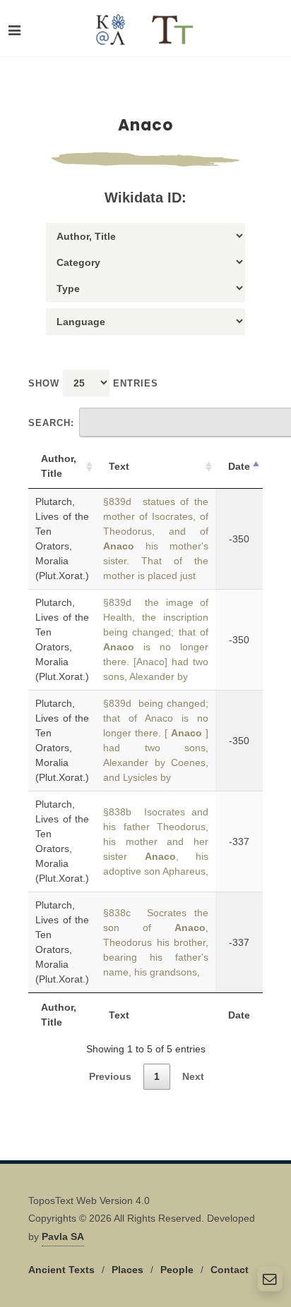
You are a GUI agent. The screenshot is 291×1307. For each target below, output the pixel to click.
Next (193, 1076)
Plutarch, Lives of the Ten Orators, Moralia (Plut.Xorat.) (62, 538)
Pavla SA (63, 1236)
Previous (110, 1076)
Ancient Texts (61, 1269)
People (177, 1269)
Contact (229, 1269)
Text (119, 466)
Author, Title (58, 466)
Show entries (93, 383)
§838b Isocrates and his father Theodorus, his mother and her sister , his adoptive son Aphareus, (155, 841)
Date (239, 466)
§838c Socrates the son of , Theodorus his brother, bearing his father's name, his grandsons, (155, 942)
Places (127, 1269)
